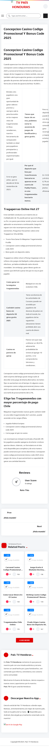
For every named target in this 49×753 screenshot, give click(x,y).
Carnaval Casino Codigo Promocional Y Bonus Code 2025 (12, 569)
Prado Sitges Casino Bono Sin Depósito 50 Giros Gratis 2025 (36, 624)
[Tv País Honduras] (21, 6)
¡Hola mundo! (10, 518)
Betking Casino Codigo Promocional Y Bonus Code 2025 (36, 597)
